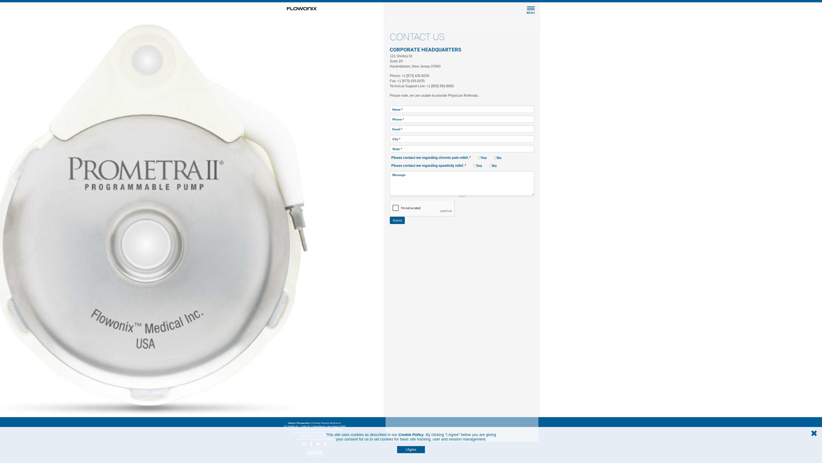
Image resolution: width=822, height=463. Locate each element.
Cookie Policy (411, 435)
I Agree (411, 449)
